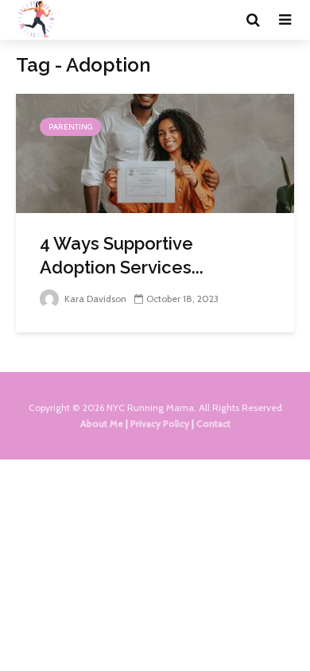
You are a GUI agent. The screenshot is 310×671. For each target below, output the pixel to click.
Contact (213, 423)
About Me (101, 423)
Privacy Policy (159, 423)
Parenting (70, 127)
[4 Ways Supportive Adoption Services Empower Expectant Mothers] (155, 152)
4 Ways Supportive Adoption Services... (121, 255)
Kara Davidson (94, 298)
